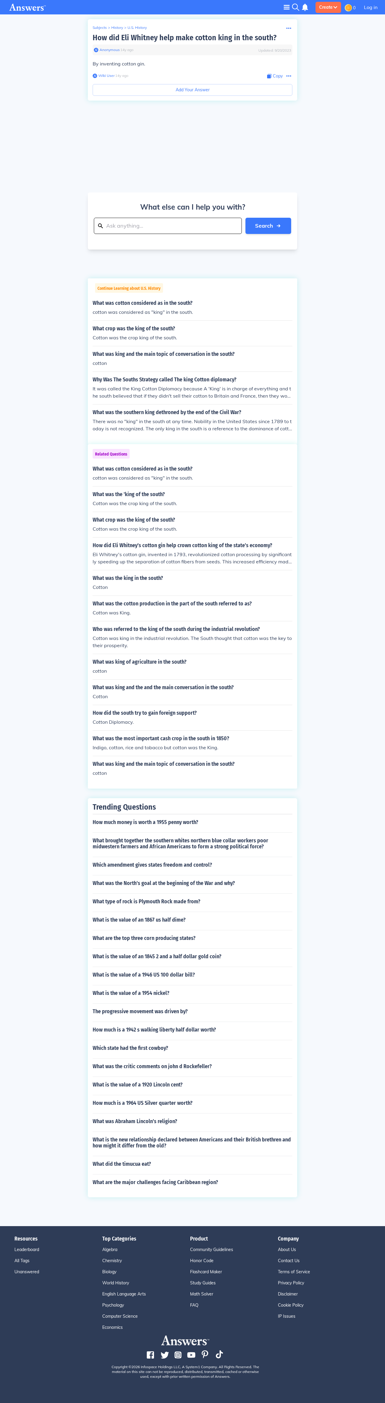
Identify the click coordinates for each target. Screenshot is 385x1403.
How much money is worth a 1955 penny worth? (145, 822)
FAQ (194, 1305)
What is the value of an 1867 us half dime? (139, 920)
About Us (287, 1249)
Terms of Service (294, 1271)
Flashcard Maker (206, 1271)
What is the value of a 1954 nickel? (131, 993)
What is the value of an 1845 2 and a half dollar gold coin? (157, 956)
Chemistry (112, 1260)
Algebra (109, 1249)
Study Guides (203, 1283)
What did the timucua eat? (122, 1164)
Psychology (113, 1305)
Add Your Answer (193, 89)
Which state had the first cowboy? (130, 1048)
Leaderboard (26, 1249)
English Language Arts (124, 1294)
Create (326, 7)
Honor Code (202, 1260)
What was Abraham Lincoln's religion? (135, 1121)
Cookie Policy (290, 1305)
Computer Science (120, 1316)
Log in (370, 7)
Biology (109, 1271)
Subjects (100, 27)
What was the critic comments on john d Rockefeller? (152, 1066)
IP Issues (286, 1316)
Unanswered (26, 1271)
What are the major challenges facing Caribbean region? (155, 1182)
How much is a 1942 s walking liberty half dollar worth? (154, 1029)
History (117, 27)
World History (115, 1283)
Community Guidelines (211, 1249)
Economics (112, 1327)
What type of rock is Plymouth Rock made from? (146, 901)
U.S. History (137, 27)
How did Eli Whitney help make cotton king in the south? (184, 37)
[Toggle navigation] (287, 7)
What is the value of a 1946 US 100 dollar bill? (144, 974)
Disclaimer (288, 1294)
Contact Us (289, 1260)
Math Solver (201, 1294)
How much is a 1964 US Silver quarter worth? (142, 1103)
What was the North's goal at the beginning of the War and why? (164, 883)
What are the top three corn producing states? (144, 938)
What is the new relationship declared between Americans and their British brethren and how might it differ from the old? (192, 1142)
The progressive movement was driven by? (140, 1011)
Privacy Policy (291, 1283)
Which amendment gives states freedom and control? (152, 865)
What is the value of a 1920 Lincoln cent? (138, 1084)
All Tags (21, 1260)
